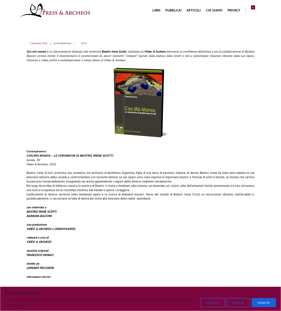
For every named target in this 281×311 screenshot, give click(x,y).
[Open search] (259, 10)
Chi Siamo (214, 10)
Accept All (264, 302)
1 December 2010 (38, 43)
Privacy (234, 10)
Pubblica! (173, 10)
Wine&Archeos (63, 43)
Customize (212, 302)
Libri (156, 10)
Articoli (193, 10)
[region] (140, 299)
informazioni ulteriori (39, 277)
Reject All (238, 302)
